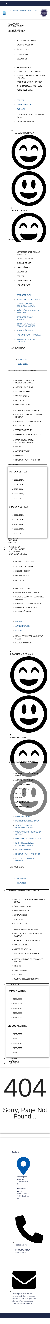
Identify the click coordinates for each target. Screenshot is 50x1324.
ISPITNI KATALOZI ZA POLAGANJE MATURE (24, 844)
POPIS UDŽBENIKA (25, 330)
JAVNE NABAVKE (24, 281)
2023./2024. (19, 489)
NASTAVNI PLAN (23, 285)
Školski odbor (24, 50)
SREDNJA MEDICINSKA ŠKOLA (24, 891)
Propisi (20, 100)
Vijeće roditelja (23, 430)
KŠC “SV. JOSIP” (17, 549)
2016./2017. (23, 360)
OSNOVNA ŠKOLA (18, 554)
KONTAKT (14, 1063)
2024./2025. (19, 485)
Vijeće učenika (22, 426)
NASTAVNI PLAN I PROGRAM (29, 335)
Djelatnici (22, 59)
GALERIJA (14, 985)
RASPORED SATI (22, 405)
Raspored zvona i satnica (28, 421)
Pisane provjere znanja (29, 299)
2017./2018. (23, 364)
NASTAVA (19, 455)
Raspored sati (24, 295)
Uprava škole (23, 54)
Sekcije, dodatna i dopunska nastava (24, 826)
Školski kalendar (25, 45)
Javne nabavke (24, 105)
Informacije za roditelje (28, 434)
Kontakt (21, 109)
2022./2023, (19, 494)
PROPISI (20, 276)
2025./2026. (19, 480)
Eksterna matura (25, 121)
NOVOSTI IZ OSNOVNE (26, 40)
